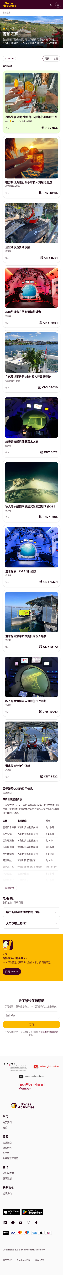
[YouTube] (20, 1223)
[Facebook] (13, 1223)
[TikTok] (36, 1223)
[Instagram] (28, 1223)
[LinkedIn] (5, 1223)
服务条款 (54, 1032)
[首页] (9, 4)
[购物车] (51, 5)
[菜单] (58, 5)
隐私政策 (44, 1032)
